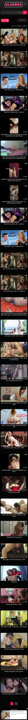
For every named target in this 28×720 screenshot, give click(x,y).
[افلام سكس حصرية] (14, 5)
